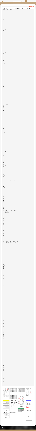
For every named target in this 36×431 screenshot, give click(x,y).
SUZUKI (6, 410)
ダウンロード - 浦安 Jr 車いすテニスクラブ (29, 398)
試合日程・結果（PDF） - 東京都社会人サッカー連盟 (21, 406)
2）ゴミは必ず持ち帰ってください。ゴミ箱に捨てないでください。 (29, 410)
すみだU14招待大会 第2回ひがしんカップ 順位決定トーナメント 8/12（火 (13, 412)
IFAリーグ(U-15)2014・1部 (6, 417)
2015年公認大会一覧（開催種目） (13, 400)
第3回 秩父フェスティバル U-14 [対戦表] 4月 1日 (21, 414)
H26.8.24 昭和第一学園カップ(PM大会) (29, 423)
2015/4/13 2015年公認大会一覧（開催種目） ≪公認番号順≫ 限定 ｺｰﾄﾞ (21, 393)
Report (29, 6)
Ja (4, 1)
